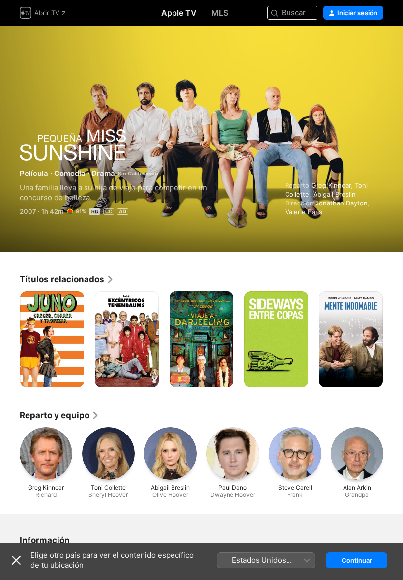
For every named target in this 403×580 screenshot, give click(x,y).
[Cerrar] (16, 560)
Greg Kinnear (331, 185)
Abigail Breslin (334, 194)
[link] (67, 279)
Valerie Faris (303, 212)
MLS (219, 13)
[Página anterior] (10, 339)
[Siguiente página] (393, 339)
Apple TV (179, 13)
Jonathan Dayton (342, 203)
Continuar (357, 560)
